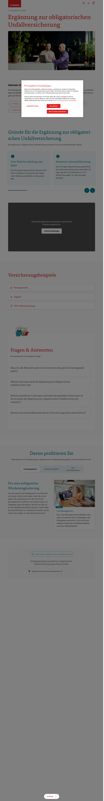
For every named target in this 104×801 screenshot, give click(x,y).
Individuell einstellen (32, 106)
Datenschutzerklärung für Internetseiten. (65, 100)
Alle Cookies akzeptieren (57, 111)
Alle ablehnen (54, 106)
